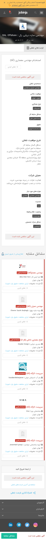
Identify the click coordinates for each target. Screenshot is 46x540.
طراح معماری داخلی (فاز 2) (31, 339)
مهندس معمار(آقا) (35, 272)
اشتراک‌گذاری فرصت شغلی (22, 492)
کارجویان (40, 502)
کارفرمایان (40, 509)
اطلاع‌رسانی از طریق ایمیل (13, 254)
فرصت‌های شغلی (35, 47)
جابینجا (41, 515)
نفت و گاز (29, 40)
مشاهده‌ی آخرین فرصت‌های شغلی (23, 485)
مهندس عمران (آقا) (34, 306)
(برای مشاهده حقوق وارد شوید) (16, 283)
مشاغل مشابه (9, 535)
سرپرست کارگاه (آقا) (34, 373)
